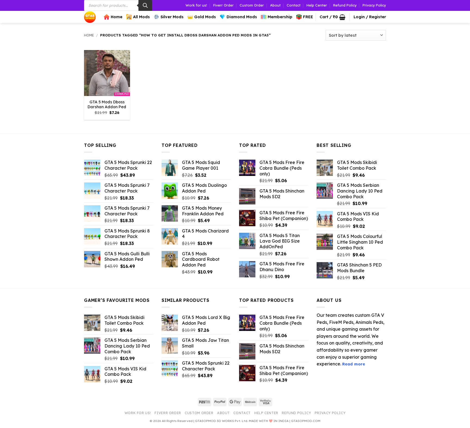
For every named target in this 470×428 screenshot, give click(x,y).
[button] (332, 17)
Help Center (317, 5)
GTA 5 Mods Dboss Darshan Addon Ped (107, 105)
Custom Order (252, 5)
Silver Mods (172, 16)
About (275, 5)
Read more (353, 364)
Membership (280, 16)
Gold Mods (205, 16)
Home (116, 16)
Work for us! (196, 5)
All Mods (141, 16)
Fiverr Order (223, 5)
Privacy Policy (374, 5)
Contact (294, 5)
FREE (308, 16)
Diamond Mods (242, 16)
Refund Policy (345, 5)
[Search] (145, 5)
